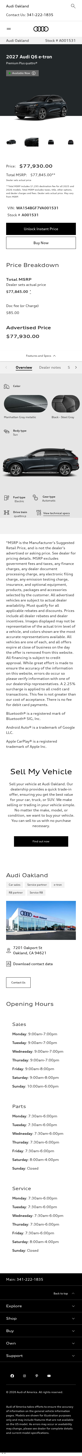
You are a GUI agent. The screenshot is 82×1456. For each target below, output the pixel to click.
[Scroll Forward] (76, 367)
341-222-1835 (40, 15)
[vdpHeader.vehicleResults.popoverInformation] (33, 73)
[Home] (41, 29)
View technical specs (56, 513)
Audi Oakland (17, 6)
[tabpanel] (41, 445)
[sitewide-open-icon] (73, 6)
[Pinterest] (37, 1376)
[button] (41, 1306)
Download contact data (33, 964)
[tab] (24, 367)
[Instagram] (24, 1376)
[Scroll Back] (6, 367)
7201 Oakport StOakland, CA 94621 (30, 950)
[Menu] (9, 29)
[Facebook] (12, 1376)
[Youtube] (49, 1376)
